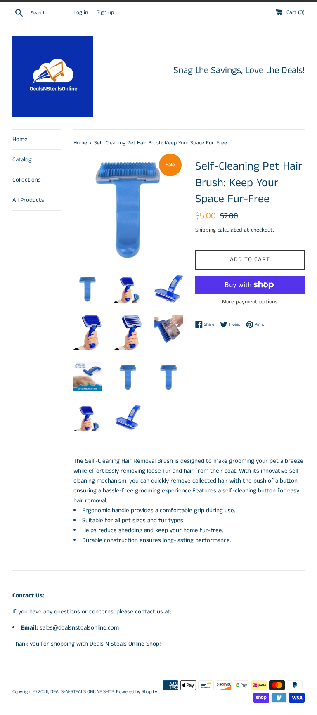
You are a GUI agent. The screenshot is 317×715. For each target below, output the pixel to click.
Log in (80, 13)
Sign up (105, 13)
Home (20, 139)
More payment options (249, 302)
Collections (26, 179)
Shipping (205, 230)
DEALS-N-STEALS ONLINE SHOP (82, 691)
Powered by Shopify (136, 691)
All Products (28, 200)
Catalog (22, 159)
